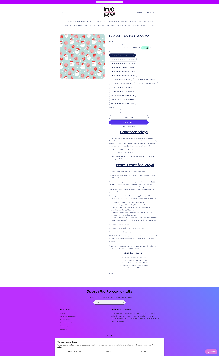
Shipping (120, 44)
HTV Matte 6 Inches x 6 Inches (146, 83)
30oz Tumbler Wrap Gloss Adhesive (122, 103)
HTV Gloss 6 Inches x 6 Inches (120, 79)
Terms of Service (65, 320)
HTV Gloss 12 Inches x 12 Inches (145, 79)
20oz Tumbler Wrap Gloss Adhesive (122, 95)
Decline (143, 352)
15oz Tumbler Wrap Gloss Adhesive (122, 99)
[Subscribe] (124, 302)
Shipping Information (66, 323)
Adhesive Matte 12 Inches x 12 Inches (123, 71)
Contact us (63, 329)
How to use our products (68, 316)
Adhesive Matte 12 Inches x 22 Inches (123, 75)
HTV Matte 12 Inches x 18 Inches (121, 91)
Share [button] (112, 273)
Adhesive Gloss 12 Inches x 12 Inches (123, 59)
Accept (108, 352)
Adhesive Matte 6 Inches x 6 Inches (122, 67)
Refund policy (64, 326)
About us (63, 313)
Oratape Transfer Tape (146, 156)
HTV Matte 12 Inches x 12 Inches (121, 87)
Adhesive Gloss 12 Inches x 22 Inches (123, 63)
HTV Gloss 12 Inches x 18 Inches (121, 83)
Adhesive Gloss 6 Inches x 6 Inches (122, 55)
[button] (62, 12)
